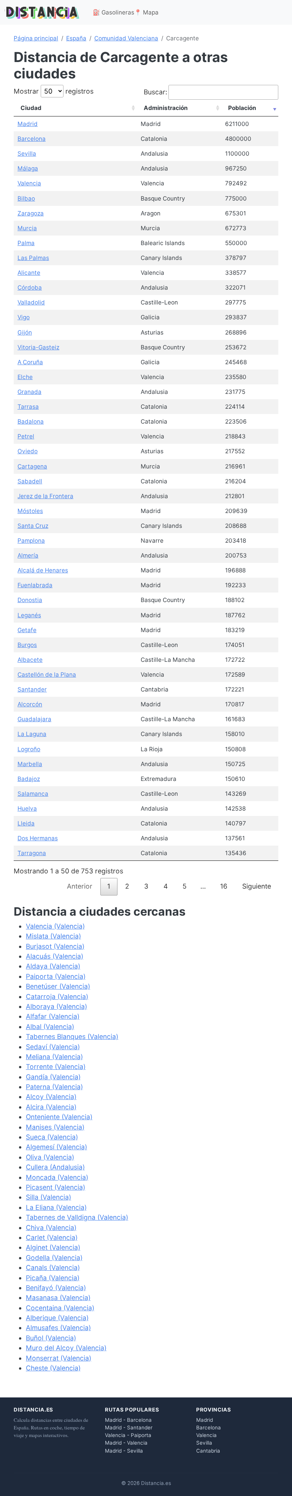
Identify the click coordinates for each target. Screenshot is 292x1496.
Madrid (27, 123)
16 (223, 886)
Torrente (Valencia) (56, 1067)
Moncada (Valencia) (57, 1177)
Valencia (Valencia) (55, 926)
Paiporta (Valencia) (56, 976)
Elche (25, 377)
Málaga (27, 168)
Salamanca (32, 793)
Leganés (29, 615)
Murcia (27, 228)
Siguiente (256, 886)
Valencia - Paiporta (128, 1435)
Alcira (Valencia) (51, 1107)
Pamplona (31, 540)
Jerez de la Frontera (45, 496)
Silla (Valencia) (48, 1197)
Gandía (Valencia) (53, 1077)
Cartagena (32, 466)
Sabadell (29, 481)
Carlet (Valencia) (52, 1237)
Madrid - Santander (128, 1427)
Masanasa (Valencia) (58, 1298)
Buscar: (155, 92)
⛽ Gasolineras (113, 12)
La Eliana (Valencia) (56, 1207)
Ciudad (31, 108)
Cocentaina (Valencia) (60, 1308)
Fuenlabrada (34, 585)
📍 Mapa (146, 12)
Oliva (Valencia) (50, 1157)
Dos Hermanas (37, 838)
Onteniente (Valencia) (59, 1117)
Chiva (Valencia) (51, 1228)
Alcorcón (29, 704)
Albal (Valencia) (50, 1027)
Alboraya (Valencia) (56, 1006)
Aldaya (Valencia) (53, 966)
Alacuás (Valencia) (54, 956)
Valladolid (31, 302)
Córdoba (29, 287)
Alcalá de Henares (42, 570)
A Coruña (30, 362)
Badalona (30, 421)
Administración (166, 108)
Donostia (29, 600)
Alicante (28, 272)
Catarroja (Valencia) (57, 997)
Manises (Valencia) (55, 1127)
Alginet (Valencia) (53, 1247)
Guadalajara (34, 719)
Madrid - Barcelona (128, 1420)
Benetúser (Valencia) (58, 986)
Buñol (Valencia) (51, 1338)
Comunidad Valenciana (126, 38)
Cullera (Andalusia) (55, 1167)
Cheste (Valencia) (53, 1368)
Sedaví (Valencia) (53, 1047)
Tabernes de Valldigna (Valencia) (77, 1217)
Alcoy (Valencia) (51, 1097)
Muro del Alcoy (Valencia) (66, 1348)
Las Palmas (33, 257)
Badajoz (28, 778)
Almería (27, 555)
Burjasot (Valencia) (55, 946)
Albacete (30, 659)
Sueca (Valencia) (52, 1137)
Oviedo (27, 451)
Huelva (27, 808)
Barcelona (31, 138)
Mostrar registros (54, 91)
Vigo (23, 317)
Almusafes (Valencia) (58, 1328)
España (76, 38)
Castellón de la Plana (46, 674)
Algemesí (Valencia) (56, 1147)
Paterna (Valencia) (54, 1087)
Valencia (29, 183)
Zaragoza (30, 213)
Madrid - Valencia (126, 1443)
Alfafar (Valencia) (52, 1016)
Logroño (28, 749)
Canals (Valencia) (53, 1267)
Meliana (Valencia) (54, 1057)
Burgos (27, 644)
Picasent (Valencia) (55, 1187)
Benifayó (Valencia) (56, 1288)
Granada (29, 391)
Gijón (24, 332)
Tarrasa (28, 406)
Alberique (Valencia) (57, 1318)
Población (242, 108)
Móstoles (30, 511)
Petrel (25, 436)
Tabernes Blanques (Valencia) (72, 1036)
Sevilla (26, 153)
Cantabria (208, 1451)
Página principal (36, 38)
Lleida (26, 823)
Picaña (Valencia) (52, 1278)
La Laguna (31, 734)
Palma (26, 243)
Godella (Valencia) (54, 1258)
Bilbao (26, 198)
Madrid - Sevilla (124, 1451)
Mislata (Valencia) (53, 936)
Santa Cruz (32, 525)
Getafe (26, 630)
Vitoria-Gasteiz (38, 347)
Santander (32, 689)
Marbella (29, 764)
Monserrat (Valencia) (58, 1358)
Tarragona (31, 853)
